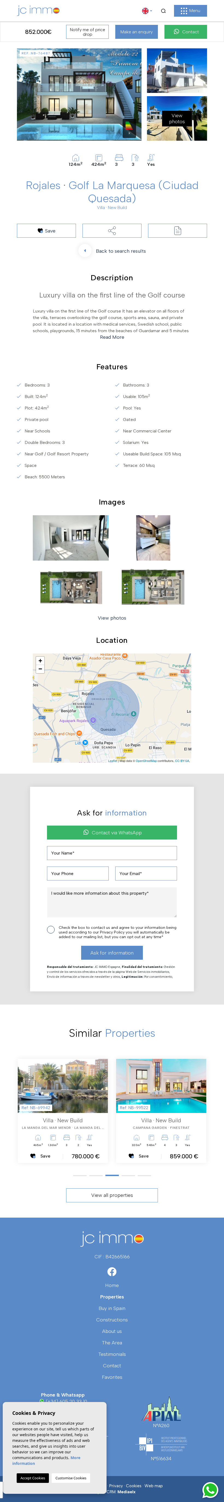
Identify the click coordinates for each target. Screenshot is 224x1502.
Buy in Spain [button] (112, 1308)
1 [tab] (80, 1175)
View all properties (112, 1195)
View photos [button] (112, 618)
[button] (112, 231)
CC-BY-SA (182, 760)
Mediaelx (126, 1491)
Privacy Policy (113, 932)
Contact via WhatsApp (117, 833)
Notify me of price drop (87, 32)
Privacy (116, 1485)
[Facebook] (112, 1274)
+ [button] (40, 660)
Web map (154, 1485)
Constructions (112, 1320)
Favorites (112, 1377)
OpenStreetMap (146, 760)
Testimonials (112, 1354)
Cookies (134, 1485)
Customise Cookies (70, 1478)
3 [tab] (112, 1175)
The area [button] (112, 1343)
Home (112, 1285)
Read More (112, 337)
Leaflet (112, 760)
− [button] (40, 668)
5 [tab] (144, 1175)
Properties (112, 1297)
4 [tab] (128, 1175)
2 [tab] (96, 1175)
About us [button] (112, 1331)
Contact (190, 31)
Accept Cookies (32, 1478)
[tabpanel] (63, 1111)
